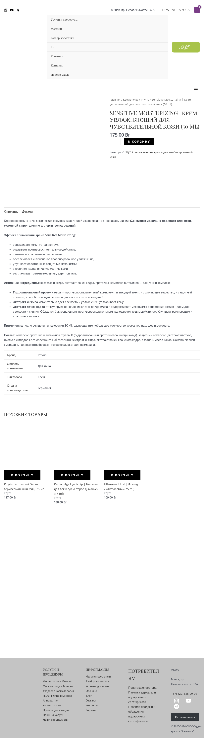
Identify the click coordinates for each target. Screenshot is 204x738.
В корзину (139, 142)
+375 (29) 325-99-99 (176, 10)
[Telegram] (18, 10)
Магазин (56, 29)
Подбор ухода (60, 74)
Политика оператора (142, 687)
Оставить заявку (185, 717)
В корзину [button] (22, 475)
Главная (115, 99)
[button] (186, 47)
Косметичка (130, 99)
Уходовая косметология (58, 691)
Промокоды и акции (56, 710)
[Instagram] (6, 10)
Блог (54, 47)
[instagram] (177, 701)
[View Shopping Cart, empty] (197, 10)
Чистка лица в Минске (57, 681)
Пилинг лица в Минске (57, 695)
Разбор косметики (62, 38)
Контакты (57, 65)
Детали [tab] (27, 211)
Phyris (145, 99)
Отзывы (91, 700)
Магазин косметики (98, 676)
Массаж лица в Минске (58, 686)
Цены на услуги (53, 715)
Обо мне (91, 691)
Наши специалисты (55, 719)
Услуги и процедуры (64, 19)
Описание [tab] (11, 211)
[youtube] (189, 701)
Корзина (91, 710)
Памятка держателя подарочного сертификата (142, 697)
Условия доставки (97, 686)
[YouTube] (12, 10)
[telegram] (177, 706)
